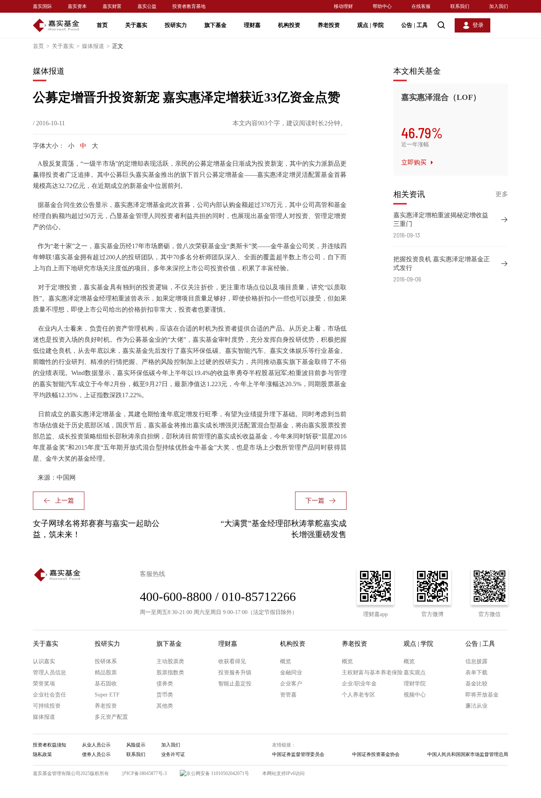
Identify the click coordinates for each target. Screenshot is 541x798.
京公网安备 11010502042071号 (217, 773)
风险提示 (135, 745)
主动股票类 (170, 661)
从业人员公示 (96, 745)
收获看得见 (232, 661)
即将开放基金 (482, 695)
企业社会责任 (49, 695)
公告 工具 (414, 25)
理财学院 (415, 684)
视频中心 (415, 695)
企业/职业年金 (359, 684)
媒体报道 (96, 46)
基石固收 (106, 684)
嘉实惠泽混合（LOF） (441, 97)
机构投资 (289, 25)
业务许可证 (173, 754)
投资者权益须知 (49, 745)
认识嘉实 (44, 661)
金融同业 (291, 673)
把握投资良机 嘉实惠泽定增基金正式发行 (441, 263)
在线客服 (421, 6)
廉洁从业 (476, 706)
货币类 (164, 695)
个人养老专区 (358, 695)
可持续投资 (47, 706)
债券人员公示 (96, 754)
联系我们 (459, 6)
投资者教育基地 (189, 6)
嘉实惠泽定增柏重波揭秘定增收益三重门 (440, 219)
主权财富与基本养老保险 (372, 673)
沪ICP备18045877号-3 (144, 773)
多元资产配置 (111, 717)
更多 (501, 194)
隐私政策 (42, 754)
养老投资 (329, 25)
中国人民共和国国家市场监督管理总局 (467, 754)
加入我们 (498, 6)
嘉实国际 (42, 6)
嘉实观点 (415, 673)
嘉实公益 (146, 6)
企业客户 (291, 684)
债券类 (164, 684)
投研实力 (176, 25)
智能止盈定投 (234, 684)
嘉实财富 (112, 6)
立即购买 (414, 162)
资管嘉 (288, 695)
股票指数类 (170, 673)
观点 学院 (370, 25)
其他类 (164, 706)
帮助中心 (382, 6)
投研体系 (106, 661)
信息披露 (476, 661)
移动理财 (343, 6)
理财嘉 (252, 25)
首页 (102, 25)
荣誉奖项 (44, 684)
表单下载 (476, 673)
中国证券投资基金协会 (376, 754)
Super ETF (107, 695)
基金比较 (476, 684)
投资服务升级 (234, 673)
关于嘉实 (136, 25)
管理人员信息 (49, 673)
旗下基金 (215, 25)
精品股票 (106, 673)
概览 (285, 661)
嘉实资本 (77, 6)
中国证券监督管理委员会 (298, 754)
